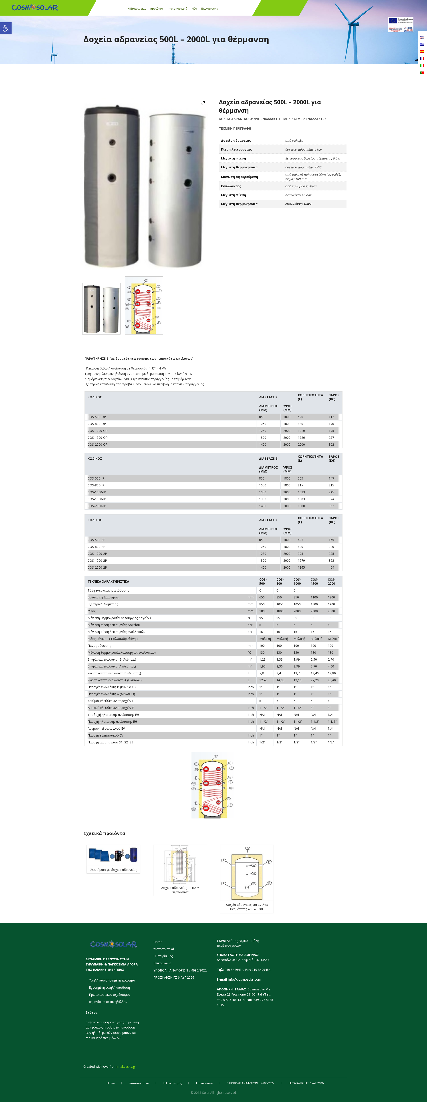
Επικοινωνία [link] (209, 8)
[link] (6, 28)
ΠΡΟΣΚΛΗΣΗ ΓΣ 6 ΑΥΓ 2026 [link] (173, 977)
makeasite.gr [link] (126, 1066)
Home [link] (157, 942)
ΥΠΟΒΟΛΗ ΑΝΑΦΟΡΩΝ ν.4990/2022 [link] (180, 970)
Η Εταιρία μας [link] (137, 8)
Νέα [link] (194, 8)
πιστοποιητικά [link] (177, 8)
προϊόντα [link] (156, 8)
